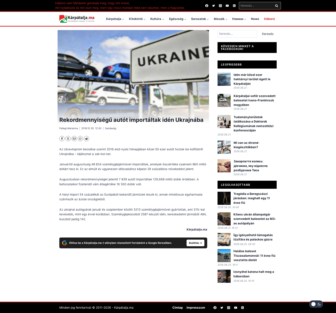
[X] (68, 138)
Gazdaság (110, 128)
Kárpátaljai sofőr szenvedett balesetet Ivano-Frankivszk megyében (255, 100)
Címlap (177, 307)
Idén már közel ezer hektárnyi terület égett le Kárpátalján (252, 79)
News (255, 19)
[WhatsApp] (80, 138)
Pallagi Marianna (68, 128)
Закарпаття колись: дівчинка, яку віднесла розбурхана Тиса (251, 166)
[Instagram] (220, 6)
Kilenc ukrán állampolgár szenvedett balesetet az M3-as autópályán (254, 219)
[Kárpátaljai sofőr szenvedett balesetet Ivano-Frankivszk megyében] (224, 100)
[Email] (74, 138)
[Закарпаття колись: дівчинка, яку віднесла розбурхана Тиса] (224, 165)
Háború (269, 19)
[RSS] (234, 6)
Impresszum (196, 307)
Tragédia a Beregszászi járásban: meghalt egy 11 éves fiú (251, 198)
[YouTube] (227, 6)
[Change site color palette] (316, 304)
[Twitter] (214, 6)
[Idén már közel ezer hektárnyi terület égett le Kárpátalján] (224, 79)
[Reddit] (86, 138)
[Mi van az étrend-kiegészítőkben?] (224, 147)
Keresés (268, 34)
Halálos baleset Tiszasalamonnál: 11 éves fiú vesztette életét (254, 255)
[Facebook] (207, 6)
